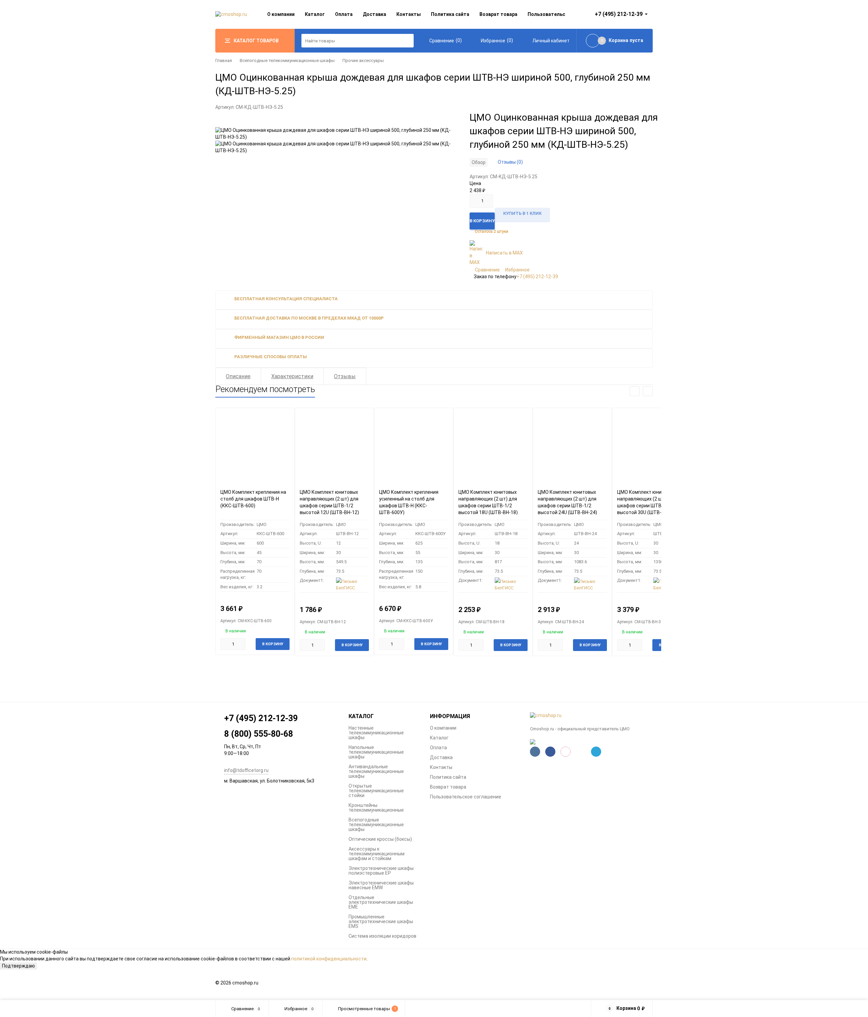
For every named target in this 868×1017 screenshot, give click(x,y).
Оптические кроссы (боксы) (380, 839)
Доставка (374, 14)
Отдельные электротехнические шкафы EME (381, 902)
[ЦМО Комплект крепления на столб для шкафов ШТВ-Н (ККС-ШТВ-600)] (255, 446)
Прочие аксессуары (363, 60)
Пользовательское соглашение (465, 796)
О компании (281, 14)
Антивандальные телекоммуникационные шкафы (376, 771)
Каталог (315, 14)
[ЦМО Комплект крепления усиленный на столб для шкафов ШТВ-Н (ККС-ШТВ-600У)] (414, 446)
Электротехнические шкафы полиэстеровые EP (381, 870)
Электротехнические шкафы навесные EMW (381, 885)
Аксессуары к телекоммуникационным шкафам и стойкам (377, 854)
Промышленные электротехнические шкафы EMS (381, 921)
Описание (238, 376)
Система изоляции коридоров (382, 936)
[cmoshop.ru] (591, 715)
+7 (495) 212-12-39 (537, 276)
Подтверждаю (18, 966)
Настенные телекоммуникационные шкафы (376, 733)
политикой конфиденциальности (329, 958)
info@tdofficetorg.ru (246, 770)
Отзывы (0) (510, 162)
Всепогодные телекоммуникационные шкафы (287, 60)
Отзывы (345, 376)
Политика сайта (450, 14)
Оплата (344, 14)
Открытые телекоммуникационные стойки (376, 791)
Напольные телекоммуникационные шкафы (376, 752)
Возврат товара (498, 14)
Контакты (408, 14)
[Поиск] (407, 40)
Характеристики (292, 376)
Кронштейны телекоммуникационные (376, 807)
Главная (223, 60)
